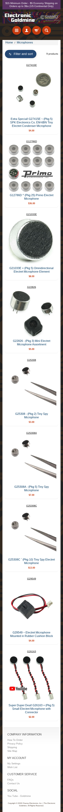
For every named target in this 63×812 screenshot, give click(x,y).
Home (9, 42)
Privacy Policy (15, 743)
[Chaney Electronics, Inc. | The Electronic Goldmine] (31, 18)
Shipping (12, 747)
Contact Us (13, 783)
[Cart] (36, 30)
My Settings (13, 763)
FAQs (10, 779)
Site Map (12, 751)
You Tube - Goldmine (19, 796)
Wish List (12, 767)
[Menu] (16, 30)
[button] (20, 54)
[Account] (26, 30)
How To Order (15, 740)
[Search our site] (46, 30)
